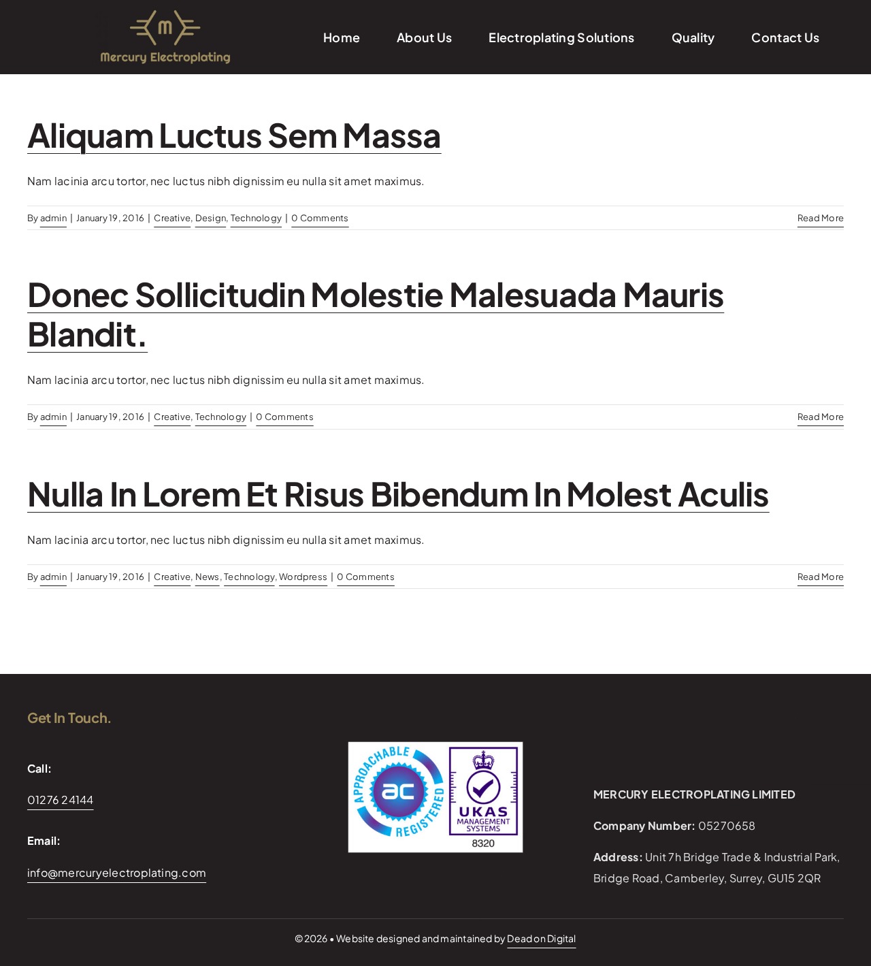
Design (210, 217)
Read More (821, 217)
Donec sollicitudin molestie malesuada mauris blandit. (375, 313)
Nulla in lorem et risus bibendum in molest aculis (398, 493)
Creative (172, 217)
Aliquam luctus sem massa (234, 134)
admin (53, 217)
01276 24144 (60, 799)
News (207, 576)
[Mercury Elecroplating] (164, 14)
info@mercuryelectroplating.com (116, 872)
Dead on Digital (541, 938)
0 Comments (319, 217)
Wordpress (303, 576)
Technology (256, 217)
